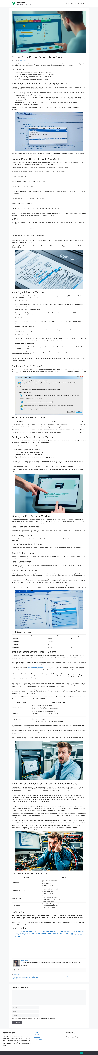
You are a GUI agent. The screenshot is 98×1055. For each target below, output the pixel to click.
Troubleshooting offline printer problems (38, 667)
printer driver (16, 974)
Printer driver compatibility (31, 975)
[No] (96, 1053)
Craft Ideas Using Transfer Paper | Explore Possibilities (25, 977)
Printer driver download (43, 975)
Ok (81, 1052)
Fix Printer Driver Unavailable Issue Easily (22, 978)
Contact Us (66, 3)
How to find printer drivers (19, 975)
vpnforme (21, 3)
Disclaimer (37, 1037)
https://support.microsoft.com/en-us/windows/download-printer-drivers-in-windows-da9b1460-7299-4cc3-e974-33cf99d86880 (50, 931)
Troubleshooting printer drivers (67, 975)
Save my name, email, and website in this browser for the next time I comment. (34, 1018)
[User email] (18, 970)
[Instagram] (14, 970)
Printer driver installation (54, 975)
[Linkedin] (16, 970)
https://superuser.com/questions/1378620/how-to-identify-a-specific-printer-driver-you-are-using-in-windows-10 (45, 933)
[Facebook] (13, 970)
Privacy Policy (81, 3)
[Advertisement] (23, 948)
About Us (73, 3)
